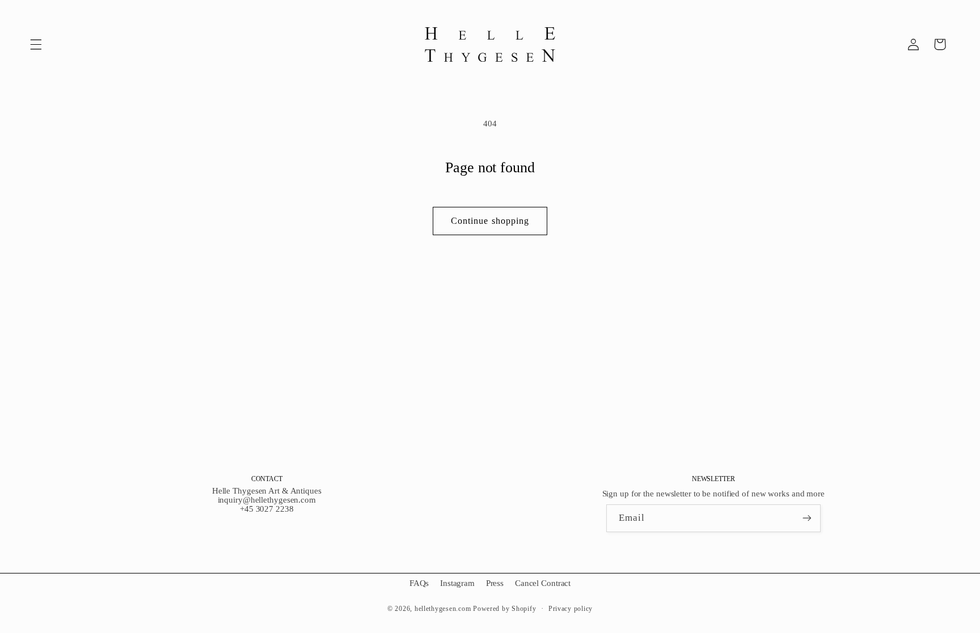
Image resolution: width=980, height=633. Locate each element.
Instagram (457, 583)
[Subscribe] (807, 518)
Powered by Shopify (504, 608)
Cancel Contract (543, 583)
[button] (36, 44)
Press (495, 583)
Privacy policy (570, 608)
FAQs (419, 583)
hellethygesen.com (443, 608)
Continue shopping (490, 221)
